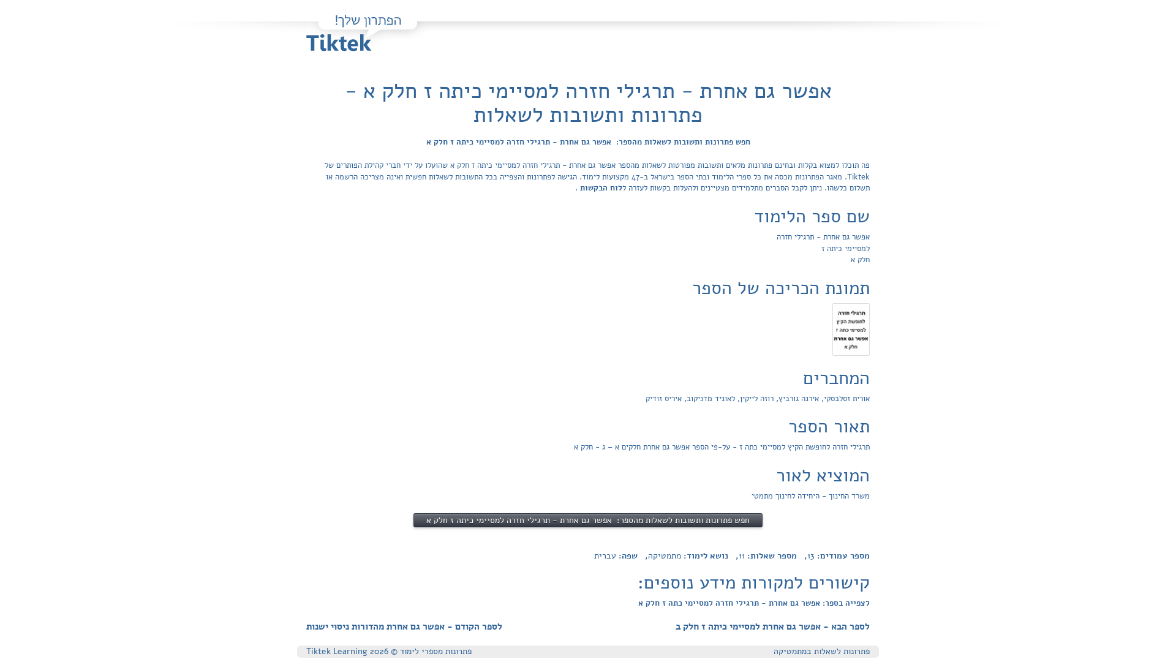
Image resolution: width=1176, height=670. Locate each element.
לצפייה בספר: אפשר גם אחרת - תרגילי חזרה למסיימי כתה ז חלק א (754, 603)
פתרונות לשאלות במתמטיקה (822, 651)
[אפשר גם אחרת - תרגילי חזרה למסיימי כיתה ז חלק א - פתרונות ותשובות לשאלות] (851, 328)
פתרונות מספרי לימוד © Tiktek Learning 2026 (389, 651)
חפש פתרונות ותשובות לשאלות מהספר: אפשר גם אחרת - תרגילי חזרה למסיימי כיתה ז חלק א (588, 142)
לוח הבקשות (600, 188)
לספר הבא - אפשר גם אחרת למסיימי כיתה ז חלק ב (773, 626)
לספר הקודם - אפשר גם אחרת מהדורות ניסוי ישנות (404, 626)
